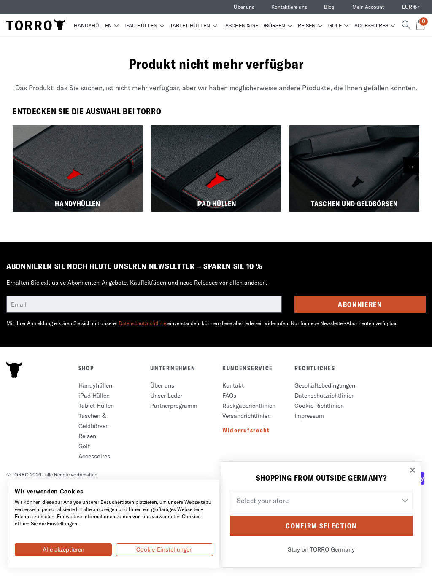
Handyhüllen (93, 26)
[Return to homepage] (35, 25)
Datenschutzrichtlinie (142, 323)
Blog (329, 7)
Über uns (244, 7)
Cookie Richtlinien (319, 405)
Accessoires (371, 26)
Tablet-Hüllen (190, 26)
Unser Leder (166, 395)
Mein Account (368, 7)
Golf (335, 26)
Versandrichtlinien (246, 416)
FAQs (229, 395)
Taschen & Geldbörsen (254, 26)
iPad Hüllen (140, 26)
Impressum (309, 416)
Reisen (307, 26)
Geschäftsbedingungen (324, 385)
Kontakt (233, 385)
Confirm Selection (321, 526)
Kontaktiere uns (289, 7)
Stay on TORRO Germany (321, 549)
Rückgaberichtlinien (248, 405)
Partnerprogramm (173, 405)
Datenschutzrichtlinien (324, 395)
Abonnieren (360, 304)
